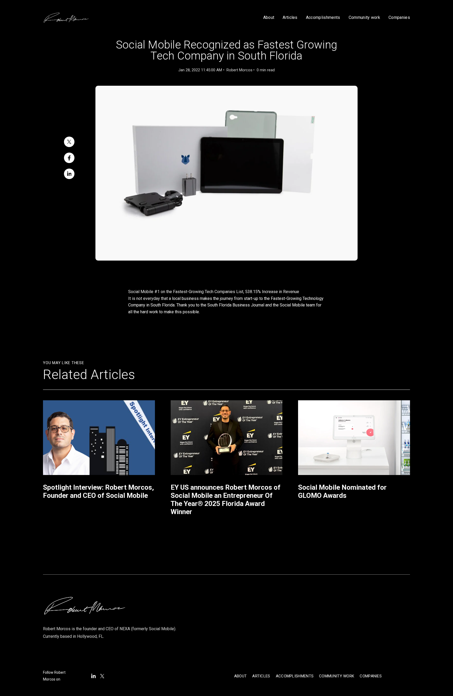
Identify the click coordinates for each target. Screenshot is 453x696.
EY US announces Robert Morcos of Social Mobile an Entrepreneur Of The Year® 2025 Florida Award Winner (226, 499)
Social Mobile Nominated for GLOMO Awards (342, 491)
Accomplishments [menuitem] (295, 676)
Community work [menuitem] (336, 676)
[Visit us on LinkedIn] (93, 676)
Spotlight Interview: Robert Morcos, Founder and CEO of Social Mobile (98, 491)
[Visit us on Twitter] (102, 676)
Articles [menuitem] (261, 676)
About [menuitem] (240, 676)
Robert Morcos (239, 70)
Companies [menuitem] (371, 676)
